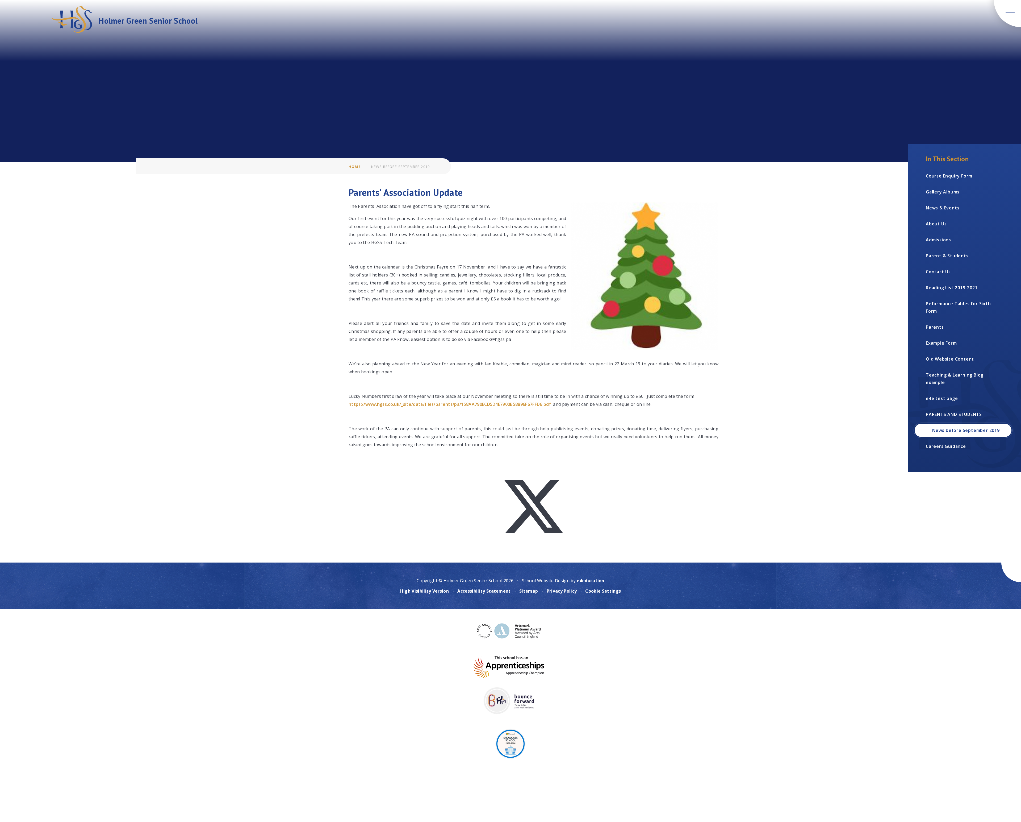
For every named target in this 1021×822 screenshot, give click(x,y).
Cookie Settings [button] (603, 591)
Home (355, 166)
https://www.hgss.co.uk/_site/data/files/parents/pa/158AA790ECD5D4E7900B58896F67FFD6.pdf (450, 404)
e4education (590, 581)
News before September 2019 (400, 166)
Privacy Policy (562, 591)
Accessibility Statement (483, 591)
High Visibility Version (424, 591)
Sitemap (528, 591)
